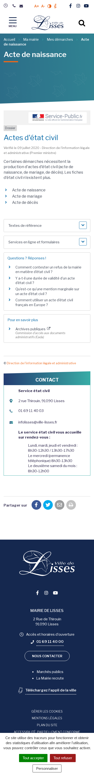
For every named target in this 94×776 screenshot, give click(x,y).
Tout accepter (33, 758)
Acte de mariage (27, 196)
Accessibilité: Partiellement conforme (47, 732)
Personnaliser (47, 768)
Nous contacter (47, 656)
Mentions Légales (47, 718)
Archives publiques (30, 329)
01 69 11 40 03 (31, 411)
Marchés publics (50, 672)
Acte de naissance (29, 190)
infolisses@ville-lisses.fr (37, 422)
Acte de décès (25, 202)
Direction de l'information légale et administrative (41, 363)
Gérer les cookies (47, 711)
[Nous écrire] (22, 6)
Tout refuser (63, 758)
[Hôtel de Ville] (7, 5)
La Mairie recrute (50, 678)
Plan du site (47, 725)
